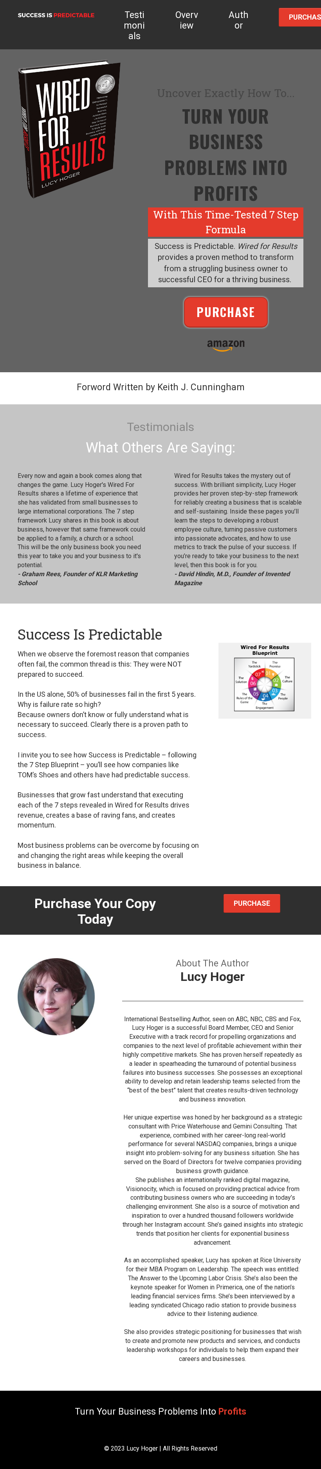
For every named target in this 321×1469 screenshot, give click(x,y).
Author (239, 20)
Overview (186, 20)
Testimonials (134, 25)
